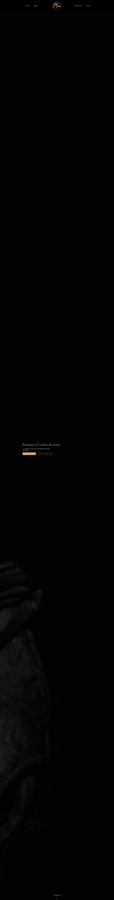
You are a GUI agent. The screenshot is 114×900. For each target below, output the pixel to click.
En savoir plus (57, 895)
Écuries (27, 5)
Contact (88, 5)
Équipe (35, 5)
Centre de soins (78, 5)
